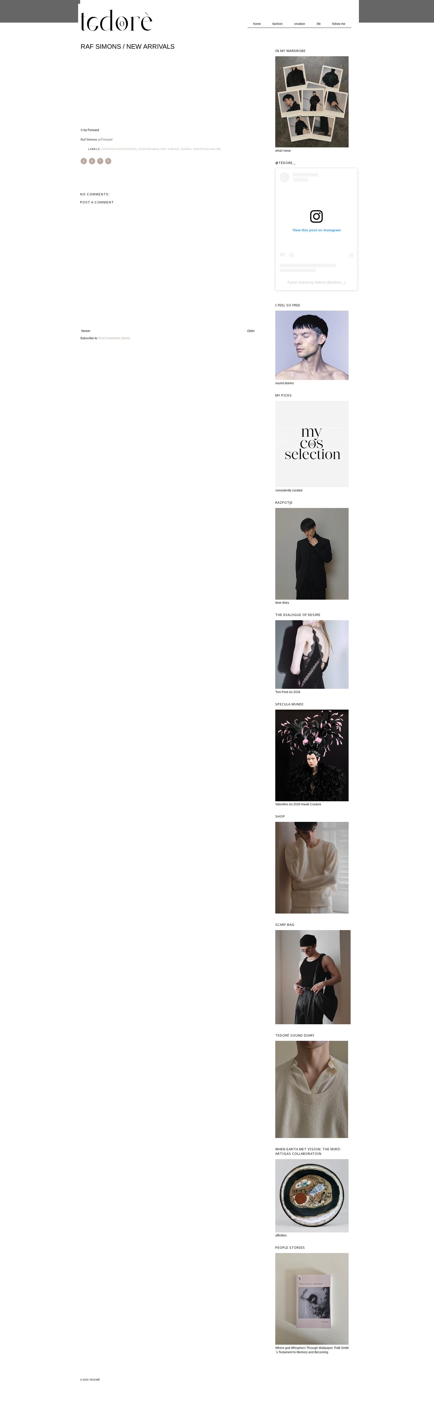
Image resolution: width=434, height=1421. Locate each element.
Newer (85, 331)
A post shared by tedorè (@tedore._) (316, 282)
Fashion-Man (149, 149)
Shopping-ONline (207, 149)
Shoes (186, 149)
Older (251, 331)
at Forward (97, 139)
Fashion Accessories (119, 149)
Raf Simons (170, 149)
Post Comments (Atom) (114, 338)
